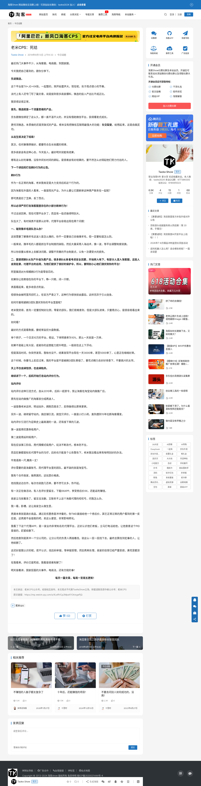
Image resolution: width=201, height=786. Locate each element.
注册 (179, 14)
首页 (10, 23)
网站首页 (43, 14)
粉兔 (155, 477)
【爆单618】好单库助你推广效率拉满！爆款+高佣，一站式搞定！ (177, 363)
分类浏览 (74, 14)
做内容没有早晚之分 (175, 420)
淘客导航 (116, 14)
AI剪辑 (169, 444)
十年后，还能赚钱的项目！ (72, 692)
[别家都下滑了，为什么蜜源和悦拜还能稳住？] (156, 409)
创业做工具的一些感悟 (177, 390)
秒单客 (184, 473)
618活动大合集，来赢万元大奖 (165, 290)
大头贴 (169, 458)
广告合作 (44, 770)
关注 (164, 200)
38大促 (155, 444)
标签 (72, 770)
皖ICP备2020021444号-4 (90, 775)
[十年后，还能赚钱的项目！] (75, 675)
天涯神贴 (184, 458)
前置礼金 (169, 454)
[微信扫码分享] (103, 781)
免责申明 (72, 775)
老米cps (20, 605)
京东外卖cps (155, 454)
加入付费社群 (169, 105)
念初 (169, 463)
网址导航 (28, 770)
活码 (155, 473)
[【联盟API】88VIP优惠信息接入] (156, 349)
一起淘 (169, 449)
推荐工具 (102, 14)
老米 (38, 182)
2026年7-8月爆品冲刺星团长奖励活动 (169, 243)
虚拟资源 (169, 482)
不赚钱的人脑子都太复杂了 (28, 692)
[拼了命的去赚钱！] (156, 304)
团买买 (155, 458)
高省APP (184, 487)
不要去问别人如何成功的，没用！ (117, 693)
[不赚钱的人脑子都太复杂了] (31, 675)
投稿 (189, 14)
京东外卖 (184, 449)
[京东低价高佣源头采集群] (156, 379)
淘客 (41, 63)
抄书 (155, 468)
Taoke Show (17, 54)
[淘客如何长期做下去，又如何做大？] (156, 334)
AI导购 (184, 444)
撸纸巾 (169, 468)
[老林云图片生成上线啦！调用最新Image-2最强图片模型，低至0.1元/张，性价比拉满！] (156, 319)
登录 (172, 14)
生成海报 (93, 781)
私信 (178, 200)
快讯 (54, 14)
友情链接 (59, 770)
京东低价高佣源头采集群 (178, 375)
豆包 (155, 487)
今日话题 (61, 54)
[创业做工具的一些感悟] (156, 394)
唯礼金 (184, 454)
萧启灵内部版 (156, 482)
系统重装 (169, 477)
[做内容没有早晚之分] (156, 424)
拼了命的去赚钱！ (174, 301)
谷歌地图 (184, 482)
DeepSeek (155, 449)
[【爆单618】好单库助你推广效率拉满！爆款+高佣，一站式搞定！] (156, 364)
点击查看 (81, 4)
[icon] (180, 773)
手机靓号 (184, 463)
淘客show (53, 775)
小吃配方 (155, 463)
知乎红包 (169, 473)
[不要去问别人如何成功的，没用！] (119, 675)
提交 (133, 747)
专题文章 (89, 14)
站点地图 (85, 770)
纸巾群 (184, 477)
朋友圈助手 (184, 468)
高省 (169, 487)
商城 (63, 14)
